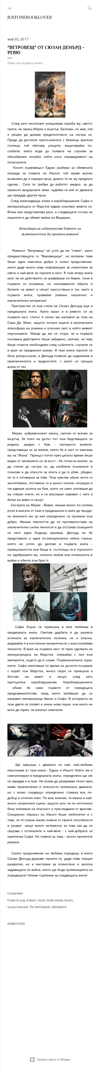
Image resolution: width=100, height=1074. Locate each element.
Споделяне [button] (15, 893)
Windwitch (59, 907)
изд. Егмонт (28, 900)
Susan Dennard (17, 907)
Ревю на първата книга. (25, 63)
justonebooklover (29, 17)
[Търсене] (90, 7)
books (68, 900)
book (41, 900)
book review (55, 900)
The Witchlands (39, 907)
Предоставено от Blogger (54, 1059)
